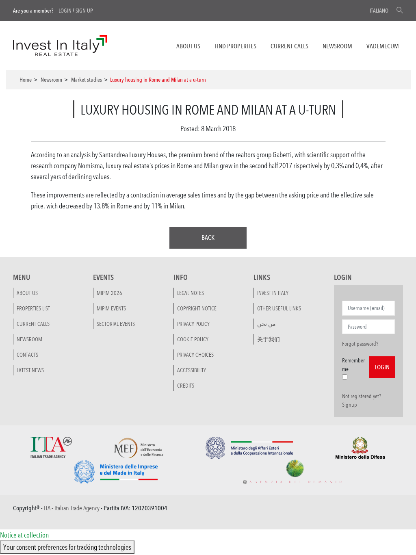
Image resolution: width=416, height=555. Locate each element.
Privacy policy (193, 323)
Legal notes (190, 293)
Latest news (30, 370)
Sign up (84, 10)
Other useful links (279, 308)
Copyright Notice (197, 308)
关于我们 (268, 339)
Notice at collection (24, 534)
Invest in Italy (272, 293)
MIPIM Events (111, 308)
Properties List (33, 308)
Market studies (86, 79)
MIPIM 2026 (109, 293)
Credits (185, 385)
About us (188, 46)
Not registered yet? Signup (361, 400)
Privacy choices (195, 354)
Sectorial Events (116, 323)
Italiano (379, 10)
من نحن (266, 323)
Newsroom (337, 46)
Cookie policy (192, 339)
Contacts (27, 354)
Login (65, 10)
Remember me (353, 365)
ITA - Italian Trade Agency (72, 508)
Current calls (289, 46)
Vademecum (382, 46)
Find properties (235, 46)
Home (26, 79)
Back (208, 237)
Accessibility (191, 370)
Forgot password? (360, 343)
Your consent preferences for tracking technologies (67, 546)
